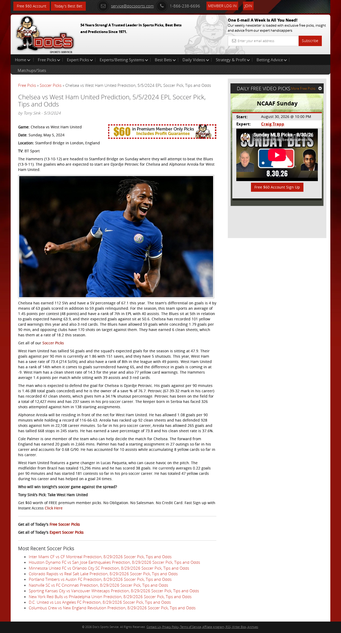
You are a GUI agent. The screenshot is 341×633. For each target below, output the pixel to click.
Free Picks (47, 59)
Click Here (54, 508)
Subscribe (310, 40)
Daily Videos (193, 59)
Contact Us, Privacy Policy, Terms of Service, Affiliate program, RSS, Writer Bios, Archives (202, 627)
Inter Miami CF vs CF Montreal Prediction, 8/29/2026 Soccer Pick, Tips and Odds (100, 556)
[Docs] (45, 33)
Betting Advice (270, 59)
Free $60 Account (31, 6)
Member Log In (222, 5)
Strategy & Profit (231, 59)
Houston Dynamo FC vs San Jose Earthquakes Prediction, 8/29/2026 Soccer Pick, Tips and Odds (114, 562)
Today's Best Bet (68, 6)
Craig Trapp (272, 124)
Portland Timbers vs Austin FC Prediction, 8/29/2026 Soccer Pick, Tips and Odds (100, 579)
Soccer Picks (51, 85)
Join (248, 5)
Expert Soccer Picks (67, 532)
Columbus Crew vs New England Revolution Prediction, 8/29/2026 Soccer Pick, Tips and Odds (112, 607)
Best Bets (163, 59)
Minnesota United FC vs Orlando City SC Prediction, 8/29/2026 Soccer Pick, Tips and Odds (109, 568)
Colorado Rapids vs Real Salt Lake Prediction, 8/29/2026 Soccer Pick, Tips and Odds (103, 573)
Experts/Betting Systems (122, 59)
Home (21, 59)
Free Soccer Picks (65, 524)
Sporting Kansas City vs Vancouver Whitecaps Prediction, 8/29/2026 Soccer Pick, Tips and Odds (114, 590)
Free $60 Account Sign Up (277, 187)
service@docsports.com (132, 6)
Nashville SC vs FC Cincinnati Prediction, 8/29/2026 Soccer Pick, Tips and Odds (98, 585)
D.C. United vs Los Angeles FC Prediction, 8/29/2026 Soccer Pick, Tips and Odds (100, 602)
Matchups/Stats (32, 70)
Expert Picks (78, 59)
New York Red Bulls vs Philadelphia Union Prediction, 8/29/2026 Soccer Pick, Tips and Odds (110, 596)
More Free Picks (303, 88)
